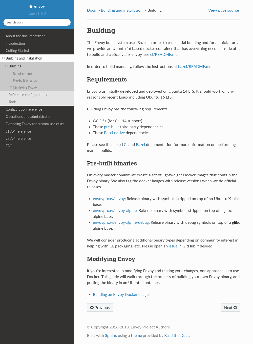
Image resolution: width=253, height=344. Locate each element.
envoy (39, 6)
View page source (223, 10)
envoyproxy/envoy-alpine (115, 210)
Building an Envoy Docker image (120, 294)
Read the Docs (176, 335)
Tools (12, 102)
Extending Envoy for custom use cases (35, 124)
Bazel (140, 144)
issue (173, 245)
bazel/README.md (194, 66)
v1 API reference (18, 131)
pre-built (111, 126)
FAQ (9, 146)
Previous (102, 307)
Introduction (15, 43)
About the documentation (25, 36)
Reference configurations (28, 95)
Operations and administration (29, 116)
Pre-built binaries (25, 80)
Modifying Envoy (25, 88)
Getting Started (17, 50)
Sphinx (111, 335)
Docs (91, 10)
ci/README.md (164, 54)
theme (136, 335)
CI (125, 144)
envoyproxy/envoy (109, 198)
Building (15, 66)
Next (228, 307)
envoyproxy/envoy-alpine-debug (121, 222)
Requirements (23, 74)
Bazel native (114, 132)
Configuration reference (24, 109)
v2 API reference (18, 138)
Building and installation (24, 58)
